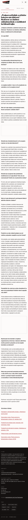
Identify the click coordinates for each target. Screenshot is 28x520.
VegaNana (13, 509)
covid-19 (4, 504)
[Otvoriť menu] (25, 2)
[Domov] (6, 2)
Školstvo (14, 507)
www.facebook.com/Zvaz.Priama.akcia (14, 497)
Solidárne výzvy (5, 509)
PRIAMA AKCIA (12, 517)
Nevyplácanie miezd (12, 504)
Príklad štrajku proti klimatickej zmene (11, 433)
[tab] (7, 8)
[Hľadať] (22, 2)
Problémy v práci (6, 507)
